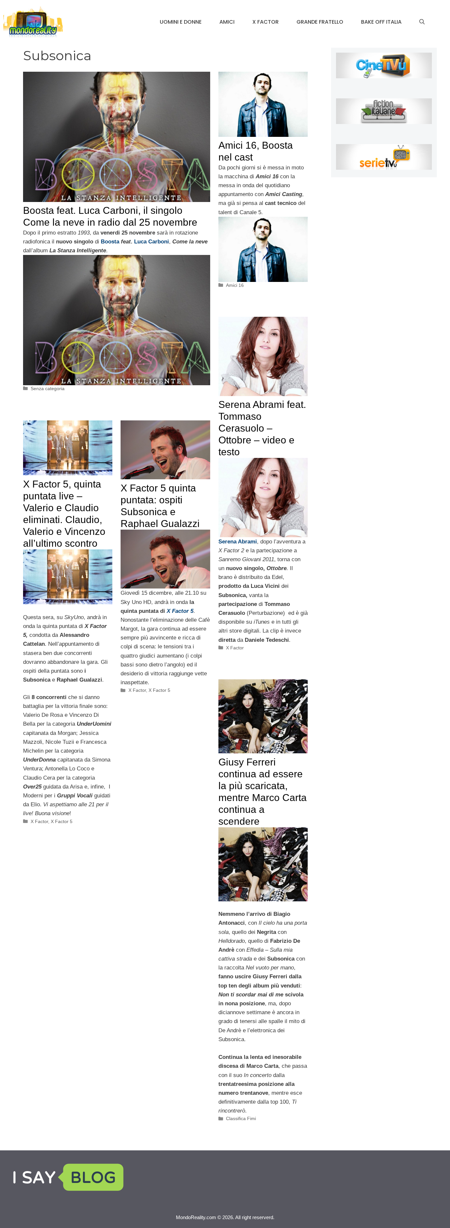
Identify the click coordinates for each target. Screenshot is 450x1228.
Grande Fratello (319, 22)
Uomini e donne (181, 22)
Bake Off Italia (381, 22)
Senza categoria (48, 388)
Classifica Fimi (241, 1118)
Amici (227, 22)
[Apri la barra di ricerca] (422, 22)
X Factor (265, 22)
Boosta (111, 241)
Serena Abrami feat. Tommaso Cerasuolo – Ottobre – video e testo (262, 428)
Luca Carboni (151, 241)
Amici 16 (235, 285)
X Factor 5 (61, 821)
